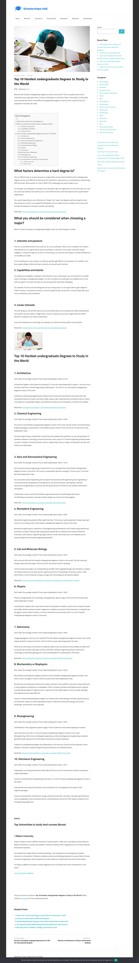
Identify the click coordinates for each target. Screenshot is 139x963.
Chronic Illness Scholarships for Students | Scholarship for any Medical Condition (51, 580)
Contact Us (38, 18)
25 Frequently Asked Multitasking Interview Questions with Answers (42, 924)
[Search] (121, 31)
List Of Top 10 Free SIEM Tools (109, 53)
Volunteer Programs (106, 132)
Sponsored (103, 118)
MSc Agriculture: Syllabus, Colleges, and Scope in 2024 (36, 927)
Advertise (75, 18)
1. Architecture (24, 136)
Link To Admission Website (23, 873)
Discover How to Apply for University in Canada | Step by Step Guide (46, 753)
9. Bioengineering (25, 155)
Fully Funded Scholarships (108, 93)
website (25, 898)
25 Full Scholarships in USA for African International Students (44, 211)
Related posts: (27, 164)
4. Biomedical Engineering (27, 143)
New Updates (104, 101)
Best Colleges (104, 82)
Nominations (103, 104)
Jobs (100, 98)
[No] (137, 960)
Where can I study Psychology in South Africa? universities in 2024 (41, 915)
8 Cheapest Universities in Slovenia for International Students (44, 407)
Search (99, 27)
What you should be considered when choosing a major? (35, 124)
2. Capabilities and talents (27, 129)
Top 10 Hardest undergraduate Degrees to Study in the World (36, 133)
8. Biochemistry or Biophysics (28, 152)
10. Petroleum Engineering (29, 157)
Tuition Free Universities (107, 129)
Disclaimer (64, 18)
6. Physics (23, 148)
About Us (27, 18)
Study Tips (30, 75)
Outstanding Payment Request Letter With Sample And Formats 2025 (42, 921)
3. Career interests (25, 131)
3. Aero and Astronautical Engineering (31, 141)
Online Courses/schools (107, 107)
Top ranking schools (106, 127)
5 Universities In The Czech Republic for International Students (44, 328)
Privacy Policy (51, 18)
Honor (101, 96)
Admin (28, 89)
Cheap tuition (104, 84)
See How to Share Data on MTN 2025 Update (32, 918)
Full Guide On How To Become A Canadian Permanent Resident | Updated (109, 47)
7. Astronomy (24, 150)
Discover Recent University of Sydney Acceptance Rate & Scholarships (47, 658)
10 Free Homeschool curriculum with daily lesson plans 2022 (44, 502)
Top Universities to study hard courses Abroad (34, 159)
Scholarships (87, 18)
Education (102, 87)
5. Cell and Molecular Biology (28, 145)
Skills (101, 115)
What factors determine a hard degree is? (30, 121)
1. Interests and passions (27, 126)
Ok (116, 960)
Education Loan (104, 90)
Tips (100, 124)
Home (18, 18)
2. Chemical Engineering (27, 138)
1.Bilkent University (29, 162)
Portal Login (103, 110)
